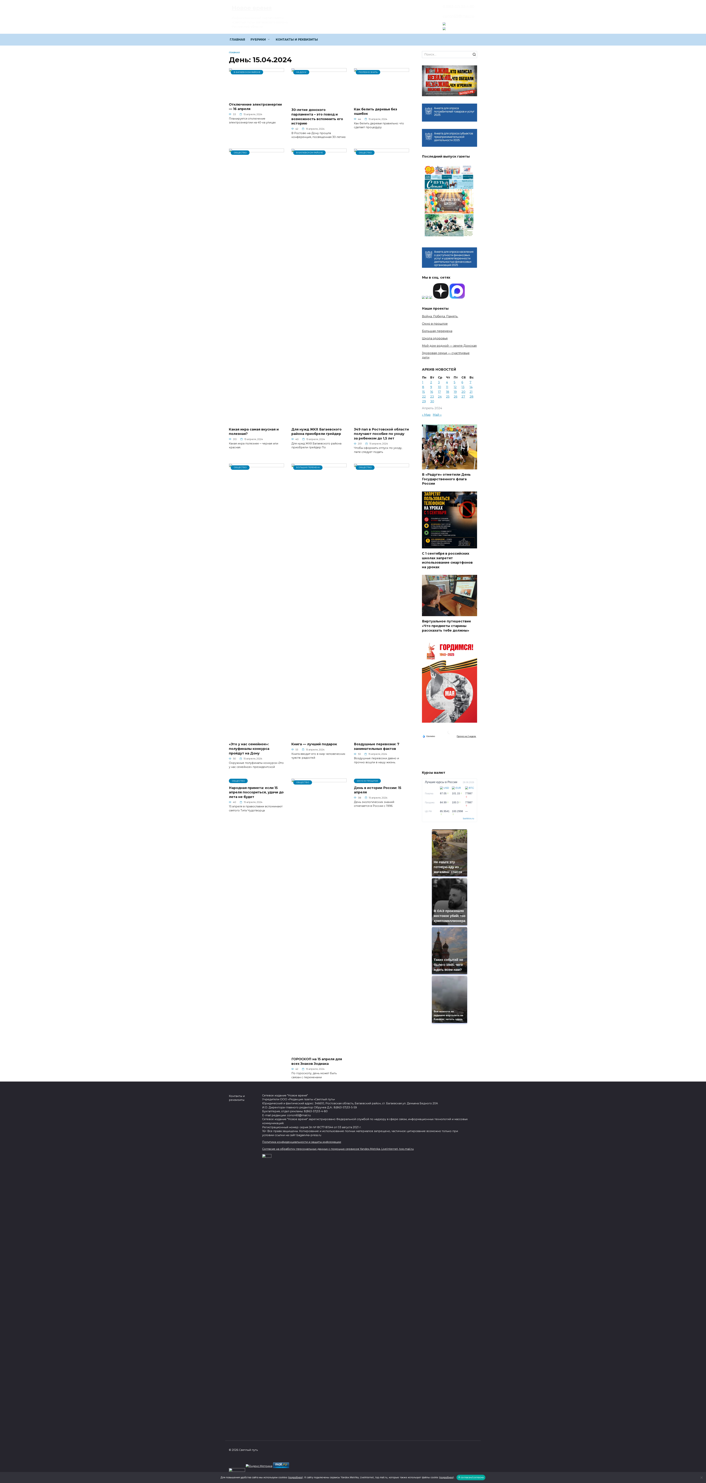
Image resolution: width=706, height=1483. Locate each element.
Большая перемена (437, 331)
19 (455, 392)
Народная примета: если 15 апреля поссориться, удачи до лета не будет (256, 792)
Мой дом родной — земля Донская (449, 345)
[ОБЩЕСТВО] (256, 422)
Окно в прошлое (435, 323)
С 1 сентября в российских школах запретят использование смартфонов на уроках (447, 560)
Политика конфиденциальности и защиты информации (301, 1142)
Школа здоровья (435, 338)
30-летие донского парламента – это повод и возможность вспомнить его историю (317, 116)
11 (447, 387)
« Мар (426, 415)
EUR (458, 788)
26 (455, 396)
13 (462, 387)
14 (471, 387)
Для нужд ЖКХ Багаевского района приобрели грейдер (316, 431)
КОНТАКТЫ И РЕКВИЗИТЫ (297, 39)
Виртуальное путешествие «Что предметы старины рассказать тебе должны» (446, 625)
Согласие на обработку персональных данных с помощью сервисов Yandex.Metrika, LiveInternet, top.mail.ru (338, 1149)
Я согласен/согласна (471, 1477)
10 (439, 387)
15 (423, 392)
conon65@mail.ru (458, 16)
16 (431, 392)
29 (424, 401)
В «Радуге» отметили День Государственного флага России (446, 479)
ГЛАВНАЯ (237, 39)
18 (447, 392)
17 (439, 392)
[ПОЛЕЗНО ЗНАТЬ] (381, 102)
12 (455, 387)
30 (432, 401)
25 (448, 396)
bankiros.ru (468, 818)
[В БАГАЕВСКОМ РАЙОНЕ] (256, 97)
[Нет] (701, 1477)
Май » (437, 415)
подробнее (295, 1477)
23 (432, 396)
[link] (444, 23)
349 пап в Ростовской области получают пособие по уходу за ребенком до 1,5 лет (381, 433)
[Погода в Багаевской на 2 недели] (466, 736)
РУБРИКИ (258, 39)
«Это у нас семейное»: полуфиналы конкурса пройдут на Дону (249, 748)
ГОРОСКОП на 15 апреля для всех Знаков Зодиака (316, 1061)
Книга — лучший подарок (314, 744)
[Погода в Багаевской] (449, 733)
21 (471, 392)
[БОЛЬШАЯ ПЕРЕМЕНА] (319, 736)
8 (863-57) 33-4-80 (458, 6)
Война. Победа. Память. (440, 316)
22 (424, 396)
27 (463, 396)
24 (440, 396)
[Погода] (429, 736)
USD (446, 788)
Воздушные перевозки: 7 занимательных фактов (376, 746)
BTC (471, 788)
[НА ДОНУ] (319, 102)
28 (471, 396)
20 (463, 392)
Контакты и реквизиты (237, 1098)
